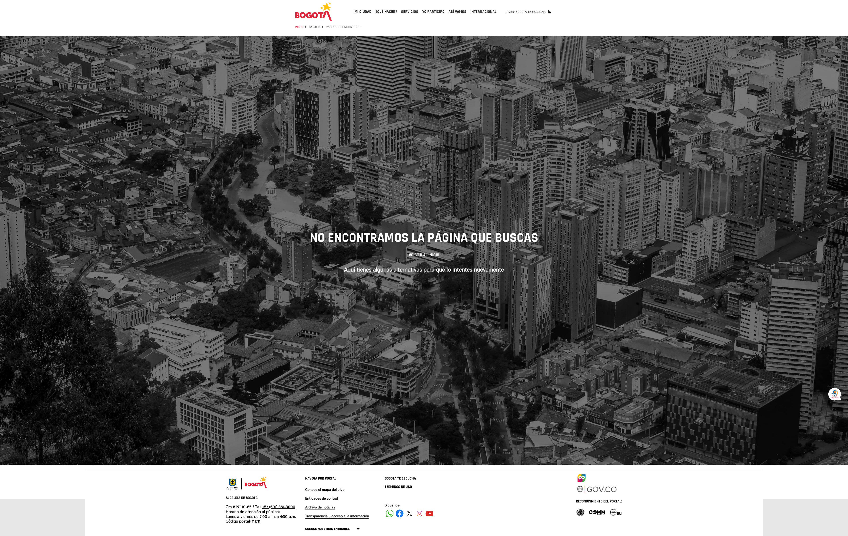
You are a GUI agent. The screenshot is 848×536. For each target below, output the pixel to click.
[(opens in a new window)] (581, 477)
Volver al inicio (424, 255)
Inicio (299, 27)
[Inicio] (313, 11)
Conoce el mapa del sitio (324, 489)
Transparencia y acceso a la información (337, 516)
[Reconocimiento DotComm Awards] (597, 512)
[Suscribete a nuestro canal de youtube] (429, 513)
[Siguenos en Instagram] (419, 513)
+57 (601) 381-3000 (278, 506)
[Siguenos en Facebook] (390, 513)
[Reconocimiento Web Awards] (615, 512)
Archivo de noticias (320, 507)
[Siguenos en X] (409, 513)
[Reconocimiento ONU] (580, 512)
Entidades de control (321, 498)
